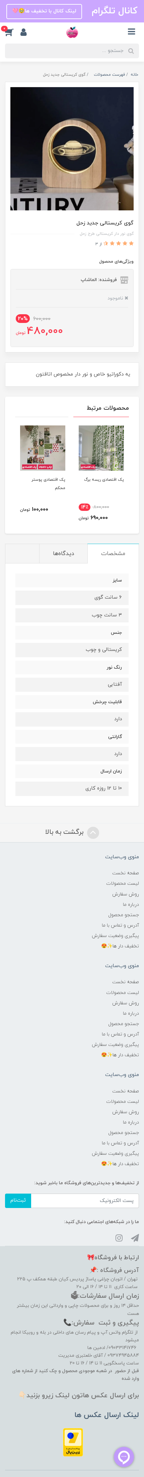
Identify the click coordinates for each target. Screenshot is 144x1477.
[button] (12, 32)
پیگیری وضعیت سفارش (115, 936)
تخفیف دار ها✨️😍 (120, 946)
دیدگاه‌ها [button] (63, 554)
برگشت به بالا (65, 832)
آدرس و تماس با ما (120, 925)
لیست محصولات (122, 883)
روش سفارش (125, 894)
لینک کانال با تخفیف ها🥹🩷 (44, 11)
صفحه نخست (125, 873)
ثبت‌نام (18, 1200)
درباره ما (131, 904)
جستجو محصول (123, 915)
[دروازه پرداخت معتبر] (73, 1442)
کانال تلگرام (113, 11)
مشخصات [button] (113, 554)
